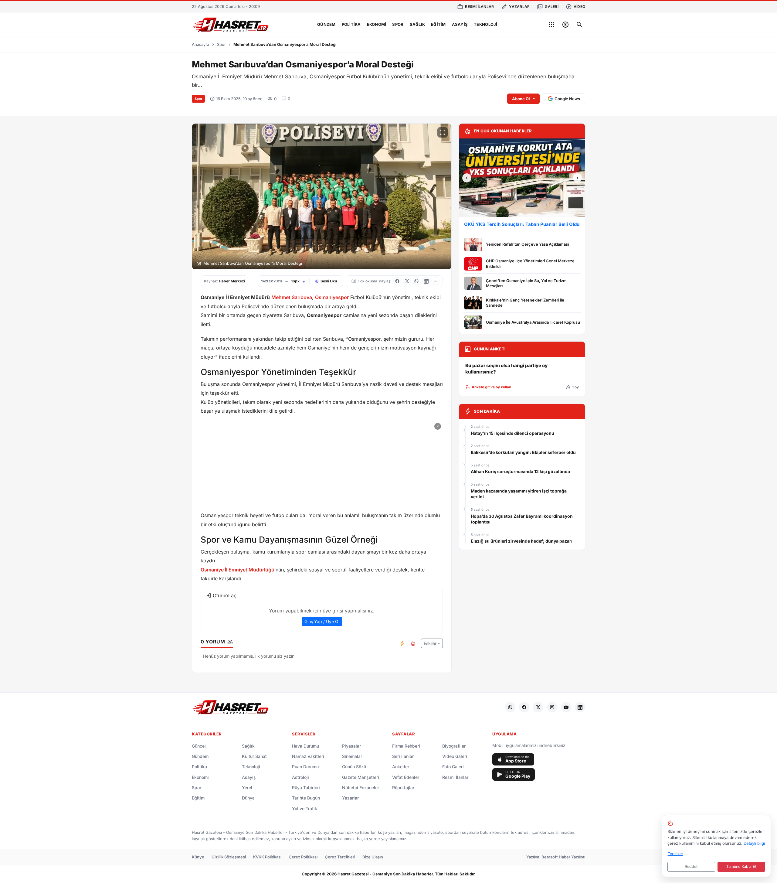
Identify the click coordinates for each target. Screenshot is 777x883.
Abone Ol (521, 98)
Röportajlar (403, 787)
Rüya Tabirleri (306, 787)
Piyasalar (351, 745)
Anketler (400, 766)
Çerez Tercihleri (340, 856)
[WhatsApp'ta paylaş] (416, 281)
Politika (351, 24)
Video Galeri (454, 756)
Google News (567, 98)
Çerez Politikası (303, 856)
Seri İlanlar (403, 756)
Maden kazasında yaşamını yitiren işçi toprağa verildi (519, 493)
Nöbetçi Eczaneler (360, 787)
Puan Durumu (305, 766)
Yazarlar (350, 797)
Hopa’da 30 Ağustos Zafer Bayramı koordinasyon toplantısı (522, 519)
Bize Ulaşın (372, 856)
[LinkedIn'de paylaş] (426, 281)
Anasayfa (200, 44)
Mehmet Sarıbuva (291, 297)
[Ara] (579, 24)
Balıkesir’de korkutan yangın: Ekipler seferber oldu (523, 452)
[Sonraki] (577, 177)
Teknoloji (485, 24)
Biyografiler (454, 745)
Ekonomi (376, 24)
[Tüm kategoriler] (551, 24)
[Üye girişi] (565, 24)
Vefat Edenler (405, 777)
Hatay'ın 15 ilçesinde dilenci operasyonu (512, 433)
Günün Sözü (354, 766)
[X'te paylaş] (407, 281)
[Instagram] (552, 707)
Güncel (199, 745)
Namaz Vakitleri (308, 756)
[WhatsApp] (510, 707)
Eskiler (430, 643)
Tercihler (675, 853)
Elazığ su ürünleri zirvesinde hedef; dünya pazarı (521, 541)
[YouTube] (566, 707)
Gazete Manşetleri (360, 777)
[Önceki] (466, 177)
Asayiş (460, 24)
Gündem (326, 24)
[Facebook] (524, 707)
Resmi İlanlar (455, 777)
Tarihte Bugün (306, 797)
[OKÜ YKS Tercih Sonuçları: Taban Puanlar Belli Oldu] (522, 177)
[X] (538, 707)
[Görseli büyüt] (442, 132)
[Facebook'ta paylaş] (397, 281)
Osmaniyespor (332, 297)
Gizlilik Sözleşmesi (229, 856)
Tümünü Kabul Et (741, 866)
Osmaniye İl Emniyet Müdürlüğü (237, 570)
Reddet (691, 866)
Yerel (247, 787)
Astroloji (300, 777)
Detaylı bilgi (754, 843)
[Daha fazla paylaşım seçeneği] (435, 281)
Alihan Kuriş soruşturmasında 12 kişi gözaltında (520, 471)
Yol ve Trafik (304, 808)
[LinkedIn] (580, 707)
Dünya (248, 797)
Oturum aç (224, 595)
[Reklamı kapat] (437, 426)
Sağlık (417, 24)
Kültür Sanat (254, 756)
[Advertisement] (322, 463)
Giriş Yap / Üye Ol (321, 621)
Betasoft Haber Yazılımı (563, 856)
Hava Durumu (305, 745)
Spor (397, 24)
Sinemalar (352, 756)
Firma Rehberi (406, 745)
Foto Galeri (453, 766)
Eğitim (438, 24)
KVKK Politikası (267, 856)
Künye (198, 856)
